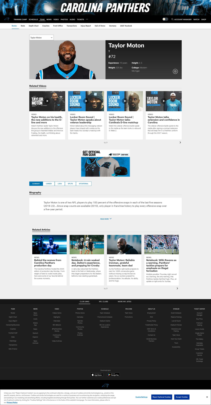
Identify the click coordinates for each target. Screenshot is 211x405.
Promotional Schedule (105, 317)
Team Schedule (105, 313)
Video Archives (57, 341)
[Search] (172, 19)
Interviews (57, 321)
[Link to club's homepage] (7, 19)
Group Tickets (199, 349)
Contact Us (151, 335)
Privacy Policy (151, 321)
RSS (151, 317)
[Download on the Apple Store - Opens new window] (97, 375)
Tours (176, 343)
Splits (70, 183)
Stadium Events (105, 321)
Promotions (129, 317)
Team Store (128, 313)
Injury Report (13, 321)
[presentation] (181, 142)
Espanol (35, 337)
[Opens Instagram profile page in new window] (175, 71)
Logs (60, 183)
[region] (105, 397)
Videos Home (57, 313)
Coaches (13, 329)
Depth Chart (13, 317)
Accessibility (176, 347)
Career (49, 183)
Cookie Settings (142, 397)
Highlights (56, 317)
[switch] (165, 19)
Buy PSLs (199, 319)
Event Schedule (176, 313)
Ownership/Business (13, 325)
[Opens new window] (105, 163)
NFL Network (57, 325)
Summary (36, 183)
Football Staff (13, 333)
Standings (13, 341)
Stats (13, 337)
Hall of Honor (13, 349)
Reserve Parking (176, 317)
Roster (13, 313)
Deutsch (35, 333)
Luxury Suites (199, 329)
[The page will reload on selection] (41, 37)
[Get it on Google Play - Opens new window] (113, 376)
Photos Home (79, 313)
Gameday (80, 317)
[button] (105, 219)
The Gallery (199, 339)
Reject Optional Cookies (162, 397)
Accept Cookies (182, 397)
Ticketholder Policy (151, 325)
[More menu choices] (87, 19)
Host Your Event (176, 339)
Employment (151, 313)
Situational (83, 183)
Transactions (13, 345)
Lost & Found (176, 321)
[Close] (207, 397)
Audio (35, 319)
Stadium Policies (176, 325)
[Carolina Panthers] (105, 386)
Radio (35, 329)
